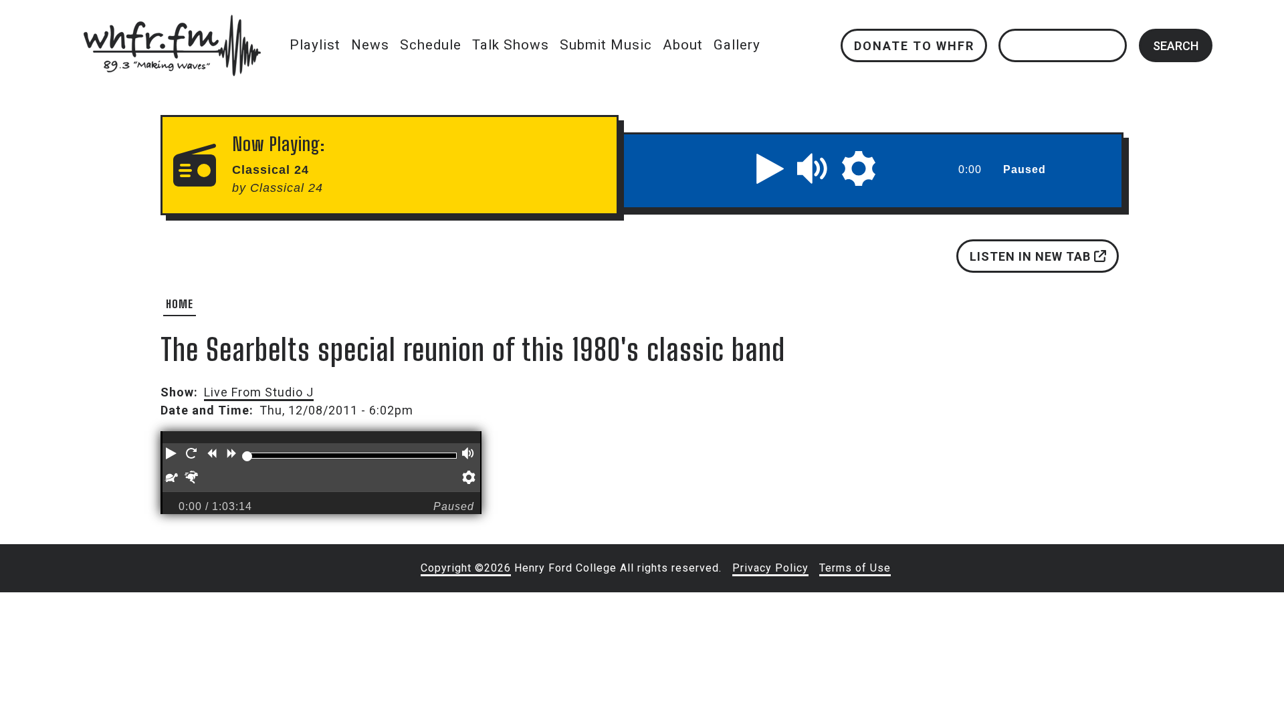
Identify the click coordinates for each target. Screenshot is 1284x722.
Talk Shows (510, 45)
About (683, 45)
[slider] (246, 456)
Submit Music (606, 45)
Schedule (430, 45)
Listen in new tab (1032, 256)
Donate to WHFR (913, 45)
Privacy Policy (770, 568)
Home (179, 303)
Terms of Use (855, 568)
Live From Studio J (259, 392)
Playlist (315, 45)
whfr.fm (171, 24)
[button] (770, 168)
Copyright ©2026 (466, 568)
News (370, 45)
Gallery (737, 45)
